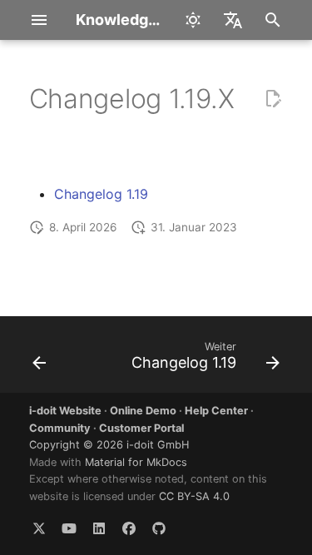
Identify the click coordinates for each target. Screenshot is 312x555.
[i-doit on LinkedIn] (99, 528)
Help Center (216, 410)
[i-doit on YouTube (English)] (69, 528)
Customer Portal (141, 428)
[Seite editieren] (273, 99)
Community (60, 428)
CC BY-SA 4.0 (194, 496)
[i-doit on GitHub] (159, 528)
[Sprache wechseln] (233, 20)
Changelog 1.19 (101, 194)
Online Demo (143, 410)
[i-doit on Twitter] (39, 528)
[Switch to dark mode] (193, 20)
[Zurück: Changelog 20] (39, 359)
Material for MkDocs (136, 462)
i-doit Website (65, 410)
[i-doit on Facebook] (129, 528)
